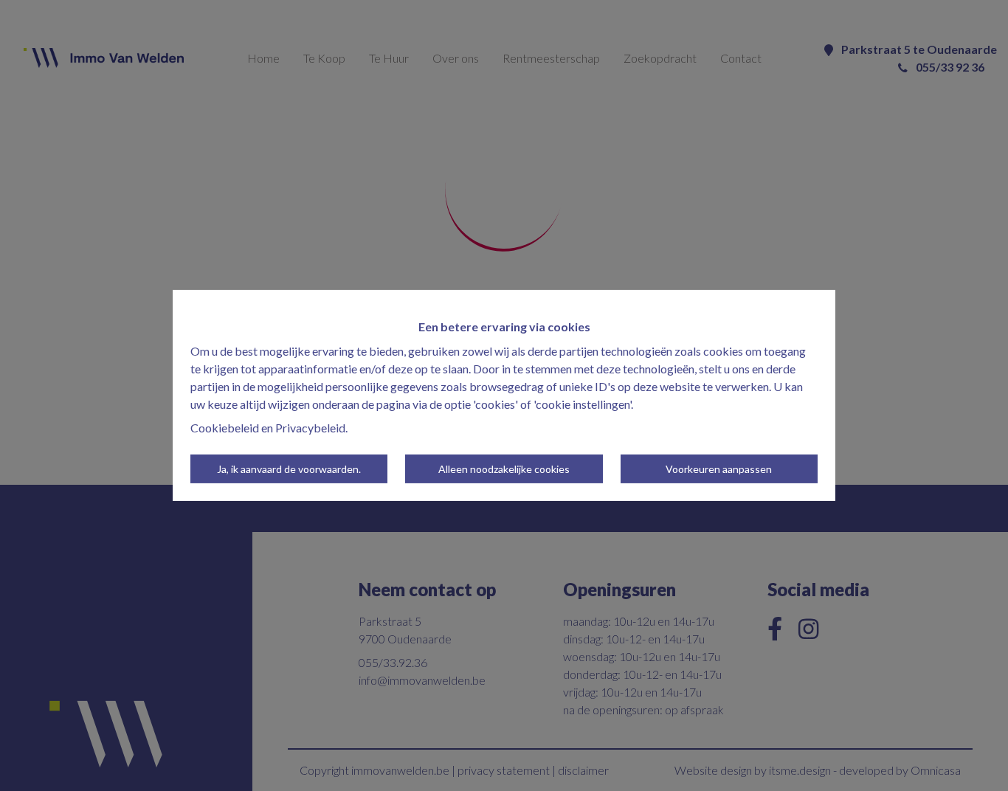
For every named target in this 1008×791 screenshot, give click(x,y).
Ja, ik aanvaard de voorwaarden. (289, 469)
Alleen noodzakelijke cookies (504, 469)
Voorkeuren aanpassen (719, 469)
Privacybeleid (310, 428)
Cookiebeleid (224, 428)
